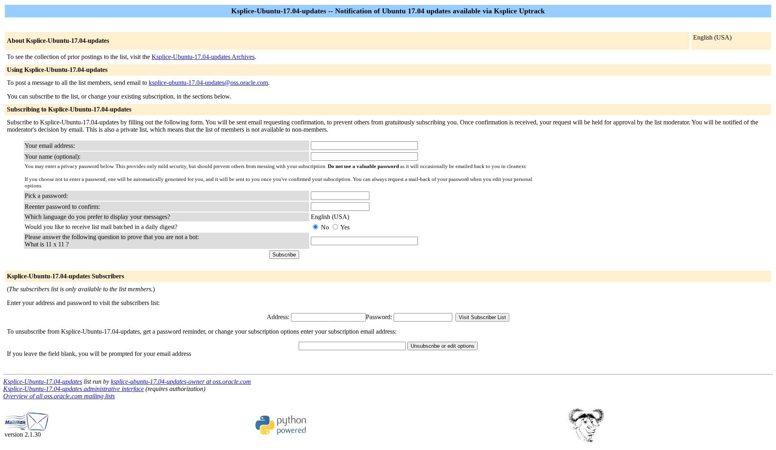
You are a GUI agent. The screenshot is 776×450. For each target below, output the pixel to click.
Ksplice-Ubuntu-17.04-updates (42, 381)
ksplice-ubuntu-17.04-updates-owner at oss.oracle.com (181, 381)
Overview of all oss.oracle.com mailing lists (59, 396)
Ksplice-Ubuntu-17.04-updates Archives (203, 56)
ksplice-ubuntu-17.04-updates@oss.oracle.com (208, 82)
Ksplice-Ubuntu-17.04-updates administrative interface (73, 388)
